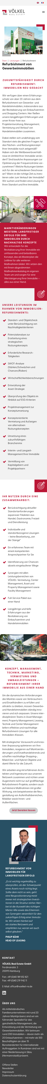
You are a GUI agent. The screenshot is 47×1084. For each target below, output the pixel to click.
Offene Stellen (10, 1065)
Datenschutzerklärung (14, 1076)
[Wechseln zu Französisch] (42, 3)
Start (4, 61)
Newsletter (8, 1068)
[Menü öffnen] (43, 12)
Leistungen (15, 61)
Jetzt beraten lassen (23, 810)
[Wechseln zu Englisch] (37, 3)
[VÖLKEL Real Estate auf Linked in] (4, 993)
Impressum (8, 1072)
